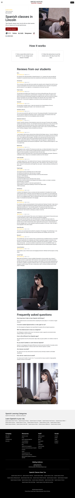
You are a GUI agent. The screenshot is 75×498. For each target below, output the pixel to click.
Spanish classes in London (45, 422)
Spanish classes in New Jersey (26, 477)
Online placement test (26, 453)
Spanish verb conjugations (27, 446)
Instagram (56, 441)
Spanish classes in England (63, 477)
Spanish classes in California (28, 475)
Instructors (7, 441)
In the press (40, 444)
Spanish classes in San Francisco (49, 420)
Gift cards (40, 437)
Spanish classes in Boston (10, 422)
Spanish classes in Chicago (24, 420)
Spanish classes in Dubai (33, 424)
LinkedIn (56, 437)
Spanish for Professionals (10, 415)
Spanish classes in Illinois (38, 475)
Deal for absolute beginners (27, 439)
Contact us (7, 437)
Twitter (56, 439)
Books (39, 442)
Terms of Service (47, 491)
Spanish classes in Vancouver (33, 422)
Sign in (72, 2)
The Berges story (9, 439)
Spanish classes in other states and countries (44, 482)
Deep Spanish (40, 441)
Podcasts (23, 449)
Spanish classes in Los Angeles (36, 420)
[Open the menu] (2, 2)
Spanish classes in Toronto (21, 422)
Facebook (56, 442)
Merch (39, 439)
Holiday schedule (25, 442)
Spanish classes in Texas (48, 475)
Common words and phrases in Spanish (29, 447)
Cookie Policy (33, 491)
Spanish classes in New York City (12, 420)
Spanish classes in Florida (59, 475)
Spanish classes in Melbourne (44, 424)
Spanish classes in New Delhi (22, 424)
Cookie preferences (39, 491)
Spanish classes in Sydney (56, 424)
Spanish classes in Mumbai (11, 424)
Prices (23, 437)
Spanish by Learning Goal (21, 415)
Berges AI (40, 447)
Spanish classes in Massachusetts (13, 477)
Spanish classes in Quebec (52, 477)
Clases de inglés (41, 446)
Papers (23, 451)
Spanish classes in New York (16, 475)
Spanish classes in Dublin (55, 422)
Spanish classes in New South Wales (28, 482)
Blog (22, 444)
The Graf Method (25, 441)
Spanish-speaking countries (27, 454)
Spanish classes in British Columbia (39, 477)
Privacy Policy (27, 491)
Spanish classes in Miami (60, 420)
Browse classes (11, 29)
